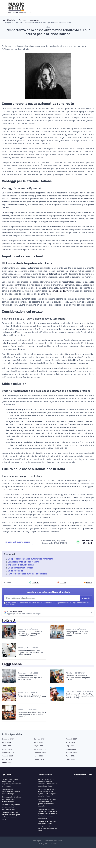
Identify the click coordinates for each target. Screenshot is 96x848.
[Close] (74, 417)
